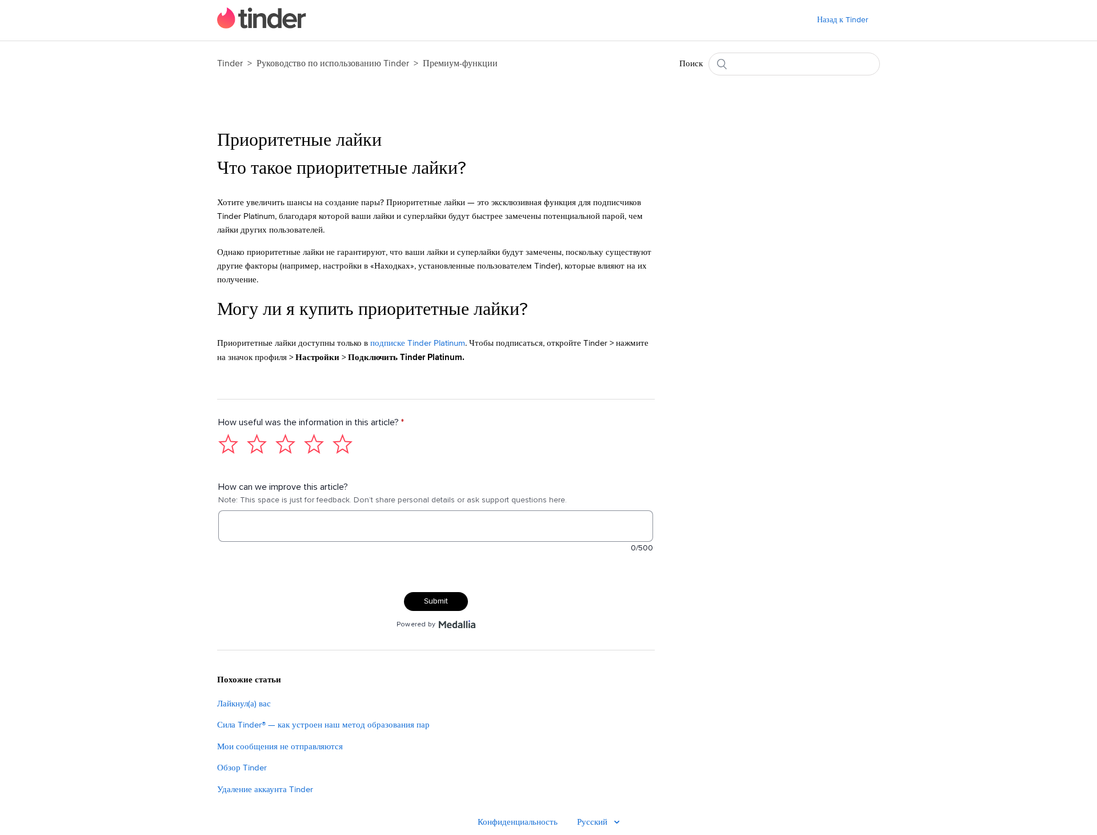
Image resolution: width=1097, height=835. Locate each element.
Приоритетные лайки (299, 140)
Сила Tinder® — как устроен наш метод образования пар (323, 725)
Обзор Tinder (242, 768)
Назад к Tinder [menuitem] (842, 20)
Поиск (691, 63)
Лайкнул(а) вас (244, 704)
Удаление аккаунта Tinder (265, 789)
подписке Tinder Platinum (417, 343)
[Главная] (261, 26)
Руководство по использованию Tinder (334, 63)
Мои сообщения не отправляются (280, 746)
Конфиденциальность (518, 822)
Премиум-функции (460, 63)
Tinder (230, 63)
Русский (593, 822)
